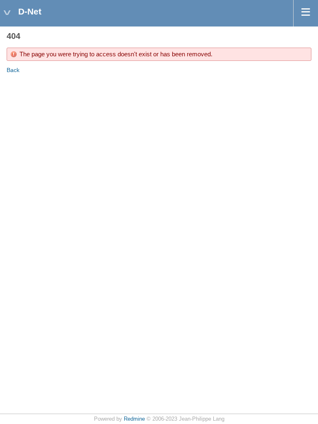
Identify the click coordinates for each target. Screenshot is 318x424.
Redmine (134, 419)
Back (13, 70)
